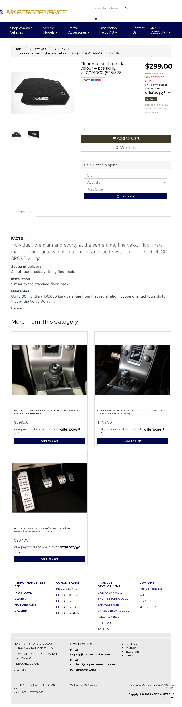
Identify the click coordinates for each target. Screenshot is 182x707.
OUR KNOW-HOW (110, 592)
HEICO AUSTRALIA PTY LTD (30, 685)
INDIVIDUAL (23, 592)
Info (168, 92)
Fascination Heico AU (108, 30)
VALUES (144, 594)
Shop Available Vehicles (21, 30)
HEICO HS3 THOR (67, 606)
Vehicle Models (49, 30)
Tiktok (129, 655)
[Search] (126, 7)
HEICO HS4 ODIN (67, 612)
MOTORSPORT (25, 604)
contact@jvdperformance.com (93, 664)
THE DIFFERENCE (151, 588)
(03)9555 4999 (86, 670)
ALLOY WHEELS (108, 616)
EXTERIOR (105, 628)
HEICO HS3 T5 (65, 600)
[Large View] (16, 134)
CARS (17, 688)
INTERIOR (104, 622)
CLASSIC (20, 598)
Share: (86, 79)
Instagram (132, 651)
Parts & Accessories (77, 30)
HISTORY (145, 600)
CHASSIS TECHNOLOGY (113, 610)
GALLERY (21, 610)
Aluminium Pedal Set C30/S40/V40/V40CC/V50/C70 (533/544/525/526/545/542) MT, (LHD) (42, 530)
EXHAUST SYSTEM (109, 604)
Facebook (131, 644)
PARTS (54, 685)
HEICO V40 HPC (67, 588)
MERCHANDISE (149, 606)
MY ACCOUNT (159, 30)
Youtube (130, 647)
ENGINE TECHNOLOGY (113, 598)
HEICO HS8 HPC (67, 594)
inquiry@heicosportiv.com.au (92, 654)
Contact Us (138, 30)
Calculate (127, 196)
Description (23, 212)
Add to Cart (128, 138)
